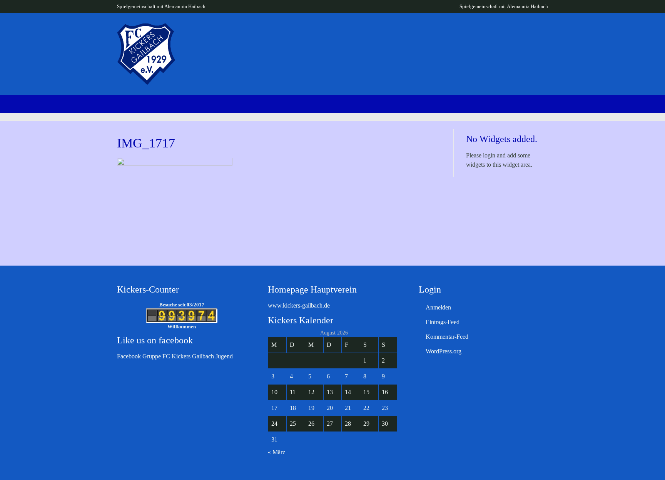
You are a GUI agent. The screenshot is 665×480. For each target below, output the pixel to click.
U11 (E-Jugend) (436, 39)
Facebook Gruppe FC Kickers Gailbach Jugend (175, 356)
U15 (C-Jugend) (541, 39)
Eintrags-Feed (442, 322)
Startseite (271, 39)
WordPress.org (443, 351)
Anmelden (438, 307)
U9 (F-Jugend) (387, 39)
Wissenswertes (339, 39)
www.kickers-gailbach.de (299, 305)
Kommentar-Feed (447, 336)
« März (276, 452)
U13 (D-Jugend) (489, 39)
